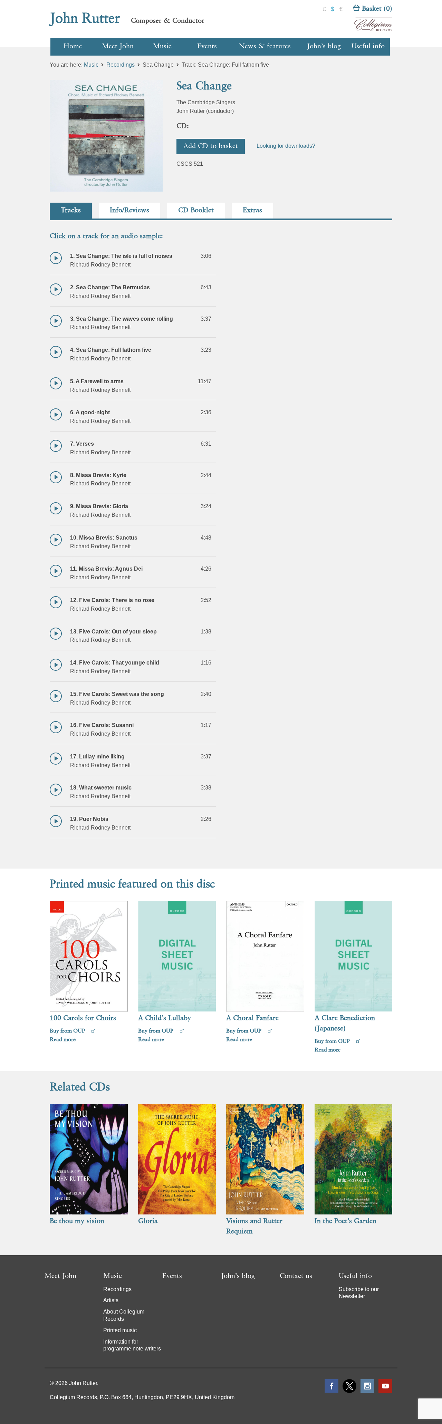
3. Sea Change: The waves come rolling (121, 319)
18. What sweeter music (101, 788)
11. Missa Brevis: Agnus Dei (106, 569)
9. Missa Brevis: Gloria (99, 506)
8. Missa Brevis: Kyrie (98, 475)
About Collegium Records (123, 1315)
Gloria (148, 1221)
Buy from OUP (68, 1031)
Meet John (118, 46)
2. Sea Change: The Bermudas (110, 287)
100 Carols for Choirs (83, 1018)
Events (207, 46)
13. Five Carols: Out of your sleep (113, 631)
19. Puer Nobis (89, 819)
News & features (265, 46)
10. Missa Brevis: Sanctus (103, 538)
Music (162, 46)
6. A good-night (90, 412)
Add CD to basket (210, 146)
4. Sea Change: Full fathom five (110, 350)
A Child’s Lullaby (164, 1018)
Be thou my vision (77, 1221)
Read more (63, 1040)
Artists (110, 1300)
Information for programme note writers (132, 1345)
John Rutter (85, 19)
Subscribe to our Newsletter (359, 1292)
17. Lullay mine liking (97, 756)
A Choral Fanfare (252, 1018)
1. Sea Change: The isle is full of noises (121, 256)
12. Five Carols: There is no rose (112, 600)
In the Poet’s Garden (345, 1221)
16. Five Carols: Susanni (102, 725)
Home (73, 46)
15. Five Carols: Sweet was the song (117, 694)
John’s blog (324, 46)
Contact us (296, 1276)
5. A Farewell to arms (97, 381)
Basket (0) (376, 9)
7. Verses (82, 444)
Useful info (368, 46)
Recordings (120, 65)
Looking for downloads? (286, 146)
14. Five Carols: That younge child (114, 663)
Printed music (120, 1330)
